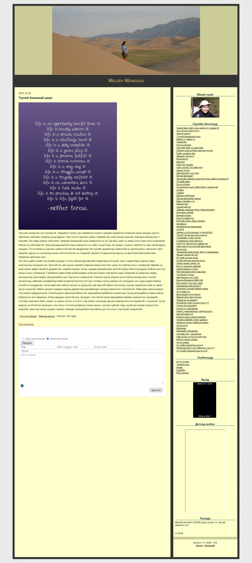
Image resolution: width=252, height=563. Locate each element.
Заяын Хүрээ (183, 170)
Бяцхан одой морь (185, 195)
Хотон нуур (182, 325)
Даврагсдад (182, 204)
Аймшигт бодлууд (185, 156)
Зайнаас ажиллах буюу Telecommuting (195, 209)
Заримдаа (181, 142)
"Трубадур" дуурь (185, 274)
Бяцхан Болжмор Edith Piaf (189, 280)
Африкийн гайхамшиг (187, 331)
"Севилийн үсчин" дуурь (188, 238)
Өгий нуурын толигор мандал (191, 317)
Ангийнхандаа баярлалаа (189, 226)
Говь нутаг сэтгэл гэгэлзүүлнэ (191, 336)
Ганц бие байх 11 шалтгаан (189, 147)
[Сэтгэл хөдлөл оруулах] (24, 386)
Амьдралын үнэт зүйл (187, 277)
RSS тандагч (182, 373)
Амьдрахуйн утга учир (187, 173)
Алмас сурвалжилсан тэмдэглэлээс (194, 311)
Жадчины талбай (184, 212)
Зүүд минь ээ (183, 291)
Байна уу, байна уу (185, 139)
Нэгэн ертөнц (183, 184)
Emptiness (181, 224)
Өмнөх (199, 545)
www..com (204, 383)
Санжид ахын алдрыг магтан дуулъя (194, 150)
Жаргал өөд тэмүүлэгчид (188, 297)
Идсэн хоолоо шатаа (186, 339)
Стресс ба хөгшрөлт (186, 305)
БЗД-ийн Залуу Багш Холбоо (190, 221)
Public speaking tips (185, 153)
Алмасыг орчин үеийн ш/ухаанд (192, 322)
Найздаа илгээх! (47, 316)
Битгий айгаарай (184, 176)
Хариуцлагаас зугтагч (187, 269)
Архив (179, 367)
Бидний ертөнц (183, 215)
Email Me (180, 370)
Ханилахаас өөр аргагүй (188, 286)
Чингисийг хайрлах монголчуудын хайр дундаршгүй (202, 179)
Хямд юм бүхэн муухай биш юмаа (193, 246)
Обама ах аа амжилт (186, 300)
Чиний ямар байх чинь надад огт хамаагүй (197, 128)
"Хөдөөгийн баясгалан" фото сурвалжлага (197, 252)
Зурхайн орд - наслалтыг (188, 334)
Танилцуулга (182, 364)
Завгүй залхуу (183, 133)
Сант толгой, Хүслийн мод (189, 167)
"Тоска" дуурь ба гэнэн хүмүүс (191, 235)
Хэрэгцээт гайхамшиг (187, 308)
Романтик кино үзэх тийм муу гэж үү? (195, 348)
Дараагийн (210, 545)
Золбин (180, 190)
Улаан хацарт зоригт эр (188, 263)
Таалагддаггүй (183, 207)
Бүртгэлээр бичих (35, 338)
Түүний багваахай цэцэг (188, 136)
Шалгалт (180, 162)
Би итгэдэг (181, 249)
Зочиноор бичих (59, 338)
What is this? (204, 416)
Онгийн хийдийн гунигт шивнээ (192, 320)
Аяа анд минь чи (184, 314)
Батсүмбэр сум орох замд (189, 283)
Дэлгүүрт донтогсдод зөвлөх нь (192, 243)
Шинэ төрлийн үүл (185, 201)
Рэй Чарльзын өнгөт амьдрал (191, 271)
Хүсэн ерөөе (182, 342)
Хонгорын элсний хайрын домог (192, 288)
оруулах (156, 390)
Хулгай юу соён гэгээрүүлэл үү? (192, 303)
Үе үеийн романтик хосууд (189, 345)
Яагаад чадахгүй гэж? (187, 255)
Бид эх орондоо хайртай (188, 266)
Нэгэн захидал (183, 145)
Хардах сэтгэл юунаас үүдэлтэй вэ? (194, 232)
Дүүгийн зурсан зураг (187, 257)
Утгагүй (180, 229)
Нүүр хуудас (182, 361)
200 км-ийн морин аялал (188, 198)
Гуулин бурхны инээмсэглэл (190, 260)
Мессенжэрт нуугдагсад (188, 294)
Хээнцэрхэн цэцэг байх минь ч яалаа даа (197, 187)
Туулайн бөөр (183, 181)
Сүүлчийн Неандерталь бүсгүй (191, 351)
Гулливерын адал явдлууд (189, 241)
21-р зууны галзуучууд (187, 131)
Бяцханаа (181, 328)
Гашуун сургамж (184, 164)
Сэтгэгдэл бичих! (28, 316)
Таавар (180, 193)
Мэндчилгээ (182, 159)
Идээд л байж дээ (185, 218)
